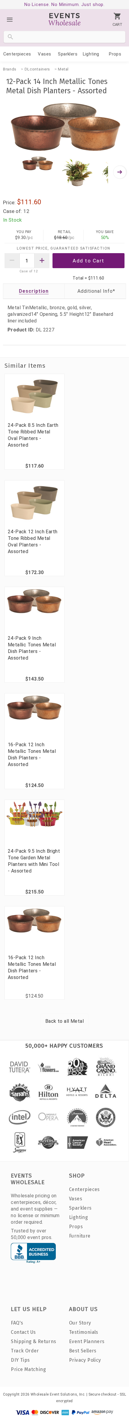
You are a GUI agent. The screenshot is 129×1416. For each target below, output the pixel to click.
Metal (63, 69)
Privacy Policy (85, 1360)
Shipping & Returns (33, 1341)
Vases (44, 54)
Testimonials (83, 1332)
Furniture (80, 1236)
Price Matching (28, 1369)
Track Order (25, 1351)
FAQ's (17, 1323)
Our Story (80, 1323)
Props (115, 54)
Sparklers (67, 54)
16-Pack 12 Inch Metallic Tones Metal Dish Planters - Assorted (32, 754)
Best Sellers (83, 1351)
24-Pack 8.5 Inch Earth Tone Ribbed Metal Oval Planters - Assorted (33, 435)
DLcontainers (37, 69)
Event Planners (87, 1341)
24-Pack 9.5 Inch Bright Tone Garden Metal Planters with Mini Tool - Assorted (34, 861)
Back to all (64, 1021)
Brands (9, 69)
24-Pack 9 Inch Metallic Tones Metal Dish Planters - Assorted (32, 648)
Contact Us (23, 1332)
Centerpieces (17, 54)
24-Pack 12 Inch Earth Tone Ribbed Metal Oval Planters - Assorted (32, 541)
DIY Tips (20, 1360)
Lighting (91, 54)
